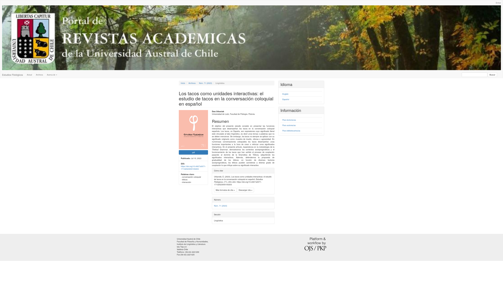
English (285, 94)
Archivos (39, 74)
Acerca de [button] (51, 74)
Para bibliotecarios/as (291, 130)
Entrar (498, 2)
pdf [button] (193, 152)
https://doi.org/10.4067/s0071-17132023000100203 (193, 167)
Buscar (492, 74)
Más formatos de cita (225, 190)
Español (285, 99)
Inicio (183, 83)
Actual (29, 74)
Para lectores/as (289, 120)
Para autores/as (289, 125)
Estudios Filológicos (12, 74)
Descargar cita (245, 190)
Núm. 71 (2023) (205, 83)
